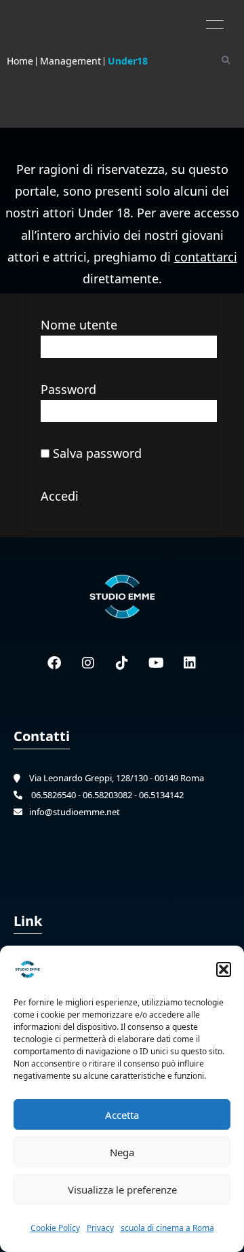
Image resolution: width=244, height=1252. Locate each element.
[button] (223, 969)
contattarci (205, 257)
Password (68, 389)
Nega (122, 1152)
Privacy (100, 1228)
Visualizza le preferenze (122, 1189)
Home (20, 60)
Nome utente (79, 325)
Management (70, 60)
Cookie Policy (55, 1228)
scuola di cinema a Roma (167, 1228)
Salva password (95, 453)
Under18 (128, 60)
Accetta (122, 1115)
